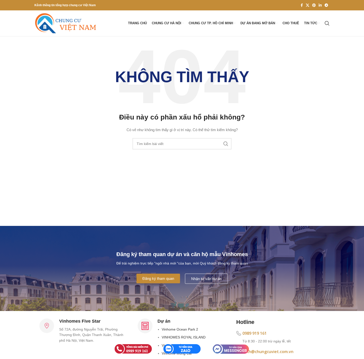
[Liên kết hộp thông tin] (280, 337)
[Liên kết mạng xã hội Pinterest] (314, 5)
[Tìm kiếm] (327, 23)
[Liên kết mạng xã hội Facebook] (301, 5)
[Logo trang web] (65, 23)
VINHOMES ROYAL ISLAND (184, 337)
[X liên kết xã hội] (307, 5)
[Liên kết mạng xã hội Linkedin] (320, 5)
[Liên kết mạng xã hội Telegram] (326, 5)
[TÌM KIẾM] (226, 143)
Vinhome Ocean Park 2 (180, 329)
